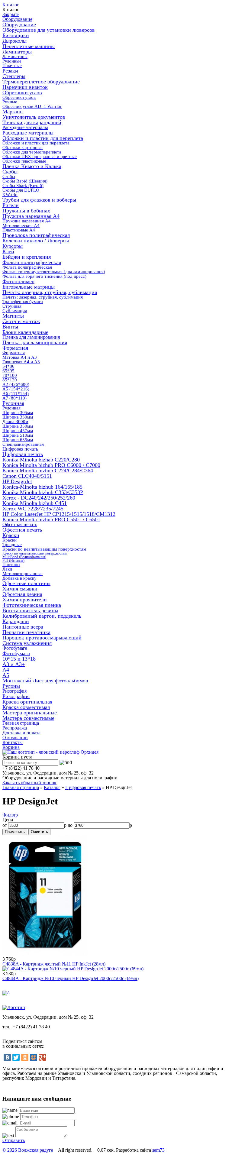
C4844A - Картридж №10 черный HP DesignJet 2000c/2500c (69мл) (70, 978)
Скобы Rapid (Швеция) (24, 181)
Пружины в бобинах (26, 211)
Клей (8, 251)
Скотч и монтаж (21, 321)
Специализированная (23, 444)
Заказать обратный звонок (29, 782)
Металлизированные (22, 573)
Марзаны (13, 111)
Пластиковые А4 (18, 230)
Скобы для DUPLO (20, 190)
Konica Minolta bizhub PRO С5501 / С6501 (51, 519)
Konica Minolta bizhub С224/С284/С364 (47, 470)
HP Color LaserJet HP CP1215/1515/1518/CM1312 (58, 514)
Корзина (11, 747)
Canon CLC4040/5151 (27, 476)
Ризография (14, 691)
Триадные (12, 544)
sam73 (158, 1150)
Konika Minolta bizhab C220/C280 (41, 460)
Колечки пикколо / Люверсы (35, 241)
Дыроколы (14, 41)
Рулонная (13, 403)
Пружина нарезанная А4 (31, 216)
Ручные (9, 101)
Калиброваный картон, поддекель (41, 616)
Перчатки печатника (26, 632)
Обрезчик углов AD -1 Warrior (32, 106)
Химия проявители (24, 600)
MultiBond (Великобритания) (24, 557)
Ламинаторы (17, 52)
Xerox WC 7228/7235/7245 (32, 509)
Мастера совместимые (28, 718)
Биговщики (15, 35)
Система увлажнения (27, 643)
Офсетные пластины (26, 583)
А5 (5, 675)
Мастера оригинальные (29, 713)
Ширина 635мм (17, 439)
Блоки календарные (25, 332)
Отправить (13, 1140)
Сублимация (14, 310)
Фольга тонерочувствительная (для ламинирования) (53, 271)
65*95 (8, 370)
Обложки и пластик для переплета (42, 138)
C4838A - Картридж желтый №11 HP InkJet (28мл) (53, 963)
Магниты (13, 316)
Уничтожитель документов (33, 117)
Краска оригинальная (27, 702)
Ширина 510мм (17, 435)
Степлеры (13, 76)
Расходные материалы (25, 127)
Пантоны (11, 564)
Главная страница (20, 723)
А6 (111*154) (15, 393)
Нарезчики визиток (25, 87)
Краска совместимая (26, 707)
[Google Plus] (42, 1057)
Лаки (7, 569)
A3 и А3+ (13, 664)
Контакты (12, 742)
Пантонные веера (22, 627)
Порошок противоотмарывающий (42, 638)
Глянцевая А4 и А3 (21, 361)
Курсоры (12, 246)
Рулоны (11, 686)
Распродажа (14, 727)
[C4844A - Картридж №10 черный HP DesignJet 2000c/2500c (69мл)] (72, 968)
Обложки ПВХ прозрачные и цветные (39, 156)
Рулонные (11, 61)
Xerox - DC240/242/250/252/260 (38, 498)
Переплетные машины (28, 46)
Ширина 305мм (17, 412)
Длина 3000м (15, 421)
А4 (5, 670)
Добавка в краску (19, 578)
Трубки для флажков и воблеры (39, 200)
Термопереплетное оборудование (41, 82)
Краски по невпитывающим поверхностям (44, 549)
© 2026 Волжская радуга (27, 1150)
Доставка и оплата (21, 732)
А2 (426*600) (15, 384)
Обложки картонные (22, 147)
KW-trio (10, 194)
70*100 (9, 375)
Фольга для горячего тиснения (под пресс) (44, 276)
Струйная (11, 306)
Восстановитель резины (30, 610)
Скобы (10, 172)
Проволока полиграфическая (36, 235)
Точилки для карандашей (31, 122)
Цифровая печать (20, 448)
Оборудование (17, 19)
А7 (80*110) (14, 398)
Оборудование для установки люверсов (48, 30)
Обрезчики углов (22, 92)
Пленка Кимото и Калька (31, 166)
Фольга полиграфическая (31, 262)
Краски (10, 535)
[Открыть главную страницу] (50, 752)
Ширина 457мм (17, 430)
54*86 (8, 366)
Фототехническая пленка (31, 605)
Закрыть (10, 14)
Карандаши (15, 621)
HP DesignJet (17, 481)
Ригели (10, 205)
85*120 (9, 379)
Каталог (10, 4)
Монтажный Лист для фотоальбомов (45, 681)
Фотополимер (18, 281)
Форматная (15, 348)
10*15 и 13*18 (19, 659)
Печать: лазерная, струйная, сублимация (49, 292)
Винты (10, 327)
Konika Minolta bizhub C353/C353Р (42, 492)
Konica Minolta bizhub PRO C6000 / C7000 (51, 465)
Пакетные (12, 65)
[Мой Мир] (33, 1057)
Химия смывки (19, 589)
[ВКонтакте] (7, 1057)
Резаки (10, 71)
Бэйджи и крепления (26, 257)
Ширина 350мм (17, 426)
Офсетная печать (19, 524)
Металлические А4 (21, 225)
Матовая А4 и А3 (19, 357)
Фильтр (10, 814)
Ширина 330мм (17, 417)
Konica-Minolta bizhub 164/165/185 (42, 487)
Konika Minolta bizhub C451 (34, 503)
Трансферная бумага (22, 301)
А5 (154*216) (15, 389)
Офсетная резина (22, 594)
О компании (15, 737)
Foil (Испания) (13, 560)
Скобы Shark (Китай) (23, 185)
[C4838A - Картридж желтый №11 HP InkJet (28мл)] (45, 954)
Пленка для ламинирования (31, 337)
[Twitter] (16, 1057)
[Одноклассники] (24, 1057)
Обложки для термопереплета (31, 152)
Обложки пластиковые (24, 161)
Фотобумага (14, 648)
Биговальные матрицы (28, 287)
